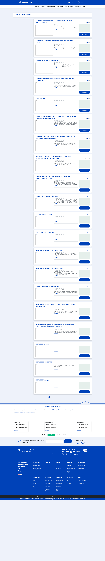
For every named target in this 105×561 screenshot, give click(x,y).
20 (77, 397)
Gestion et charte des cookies (67, 496)
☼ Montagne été (69, 6)
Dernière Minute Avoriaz (51, 427)
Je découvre (84, 34)
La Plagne (68, 469)
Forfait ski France (47, 489)
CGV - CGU (49, 496)
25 (88, 397)
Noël (34, 480)
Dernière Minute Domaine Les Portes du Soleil (60, 11)
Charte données (56, 496)
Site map (34, 496)
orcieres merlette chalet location (20, 412)
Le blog (68, 480)
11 (56, 397)
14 (63, 397)
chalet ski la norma (74, 409)
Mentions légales (42, 496)
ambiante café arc (31, 412)
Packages (37, 6)
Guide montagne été (81, 468)
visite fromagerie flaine (39, 409)
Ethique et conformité (24, 471)
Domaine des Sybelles (82, 480)
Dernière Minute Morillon (20, 424)
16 (67, 397)
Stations (43, 6)
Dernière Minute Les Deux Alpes (21, 427)
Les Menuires (69, 472)
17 (70, 397)
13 (60, 397)
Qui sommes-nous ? (23, 464)
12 (58, 397)
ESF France (46, 490)
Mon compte (83, 2)
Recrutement (21, 466)
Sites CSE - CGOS (58, 468)
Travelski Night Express (37, 468)
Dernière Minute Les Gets (51, 424)
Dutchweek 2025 (81, 483)
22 (81, 397)
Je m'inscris (67, 441)
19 (74, 397)
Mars (34, 486)
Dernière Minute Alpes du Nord (40, 11)
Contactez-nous (22, 462)
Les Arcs (68, 471)
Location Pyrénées (48, 483)
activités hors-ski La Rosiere (50, 409)
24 (86, 397)
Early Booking (35, 469)
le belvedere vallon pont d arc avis (63, 409)
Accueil (17, 11)
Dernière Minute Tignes (20, 428)
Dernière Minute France (26, 11)
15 (65, 397)
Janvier (34, 483)
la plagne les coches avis (28, 409)
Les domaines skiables (71, 468)
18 (72, 397)
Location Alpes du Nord (48, 480)
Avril (34, 487)
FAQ (19, 469)
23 (83, 397)
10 (53, 397)
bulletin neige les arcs (18, 409)
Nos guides (69, 483)
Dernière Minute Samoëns (51, 428)
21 (79, 397)
